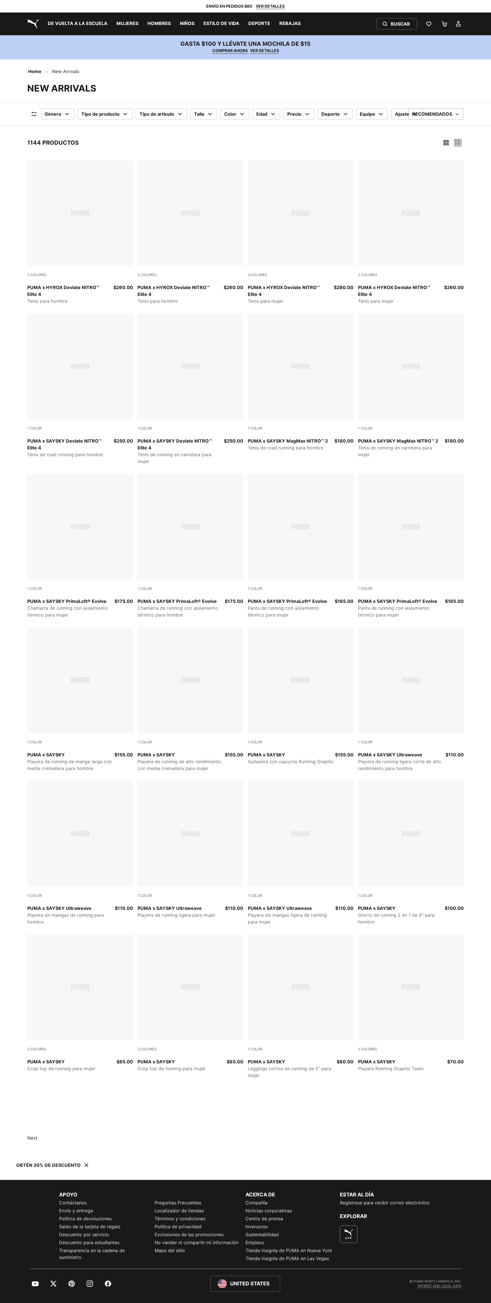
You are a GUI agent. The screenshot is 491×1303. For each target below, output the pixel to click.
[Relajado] (458, 143)
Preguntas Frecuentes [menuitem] (178, 1203)
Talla (199, 114)
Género (53, 114)
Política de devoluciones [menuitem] (85, 1218)
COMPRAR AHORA (230, 50)
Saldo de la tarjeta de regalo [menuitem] (89, 1226)
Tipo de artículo (157, 114)
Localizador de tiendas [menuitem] (179, 1210)
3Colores (37, 275)
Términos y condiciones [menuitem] (180, 1218)
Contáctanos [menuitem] (73, 1203)
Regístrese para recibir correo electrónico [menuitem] (385, 1203)
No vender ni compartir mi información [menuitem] (196, 1242)
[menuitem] (77, 24)
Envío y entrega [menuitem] (76, 1210)
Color (230, 114)
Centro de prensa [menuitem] (264, 1218)
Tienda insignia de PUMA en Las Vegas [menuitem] (287, 1258)
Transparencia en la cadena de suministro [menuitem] (92, 1254)
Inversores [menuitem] (257, 1226)
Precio (294, 114)
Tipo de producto (100, 114)
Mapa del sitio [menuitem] (170, 1250)
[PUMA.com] (31, 24)
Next (32, 1138)
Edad (261, 114)
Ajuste (402, 114)
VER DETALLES (270, 6)
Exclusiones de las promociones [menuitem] (189, 1234)
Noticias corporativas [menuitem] (269, 1210)
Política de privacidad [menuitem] (178, 1226)
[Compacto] (446, 142)
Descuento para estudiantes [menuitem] (89, 1242)
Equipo (367, 114)
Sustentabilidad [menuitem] (262, 1234)
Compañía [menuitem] (256, 1203)
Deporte (330, 114)
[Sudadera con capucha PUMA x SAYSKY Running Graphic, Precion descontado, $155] (300, 696)
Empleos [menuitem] (255, 1242)
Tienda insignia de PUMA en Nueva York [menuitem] (289, 1250)
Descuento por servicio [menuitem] (84, 1234)
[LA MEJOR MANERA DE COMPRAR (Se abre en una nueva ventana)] (348, 1234)
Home (34, 71)
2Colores (36, 1049)
